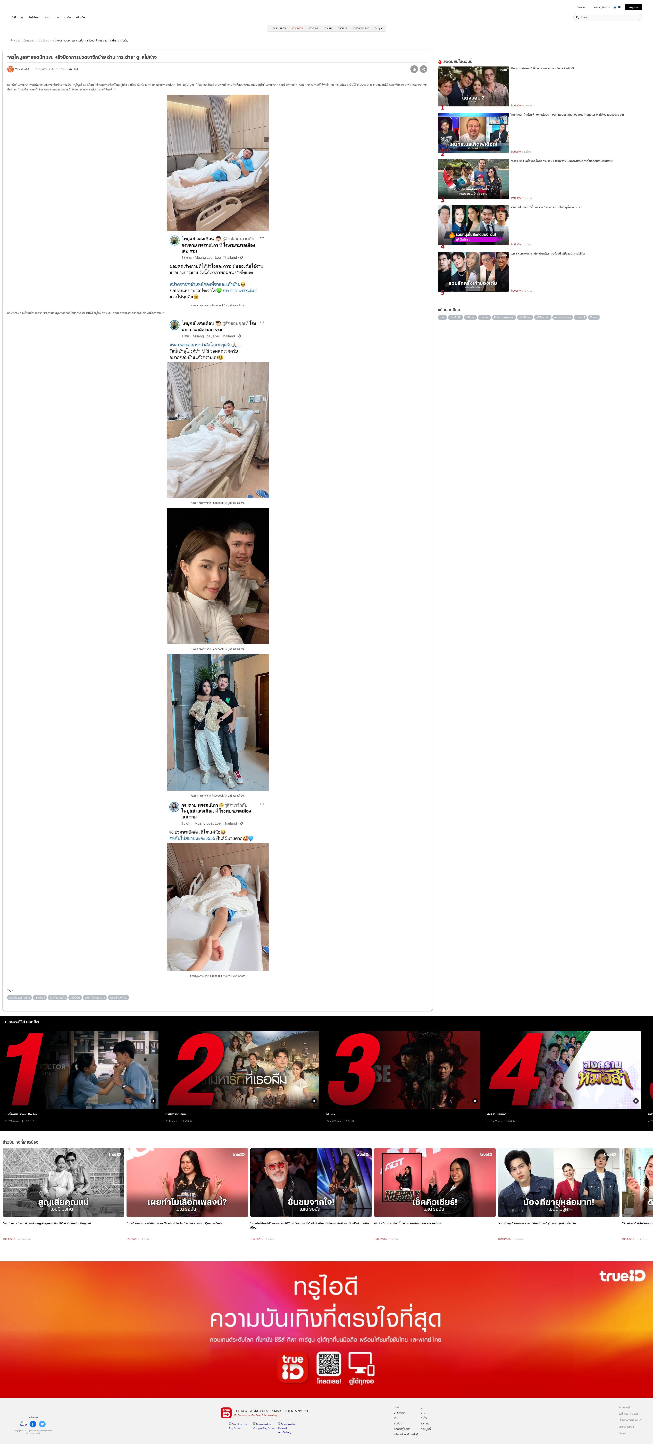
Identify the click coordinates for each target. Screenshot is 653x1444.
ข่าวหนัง (328, 28)
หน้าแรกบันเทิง (278, 28)
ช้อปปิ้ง (398, 1423)
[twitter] (42, 1424)
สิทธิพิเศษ (33, 17)
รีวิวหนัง (342, 28)
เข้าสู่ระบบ (634, 7)
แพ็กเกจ (425, 1423)
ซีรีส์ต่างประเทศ (361, 28)
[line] (23, 1424)
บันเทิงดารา (29, 41)
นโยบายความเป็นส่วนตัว (630, 1420)
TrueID (21, 7)
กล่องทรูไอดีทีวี (402, 1429)
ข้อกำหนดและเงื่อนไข (628, 1414)
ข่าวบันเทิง (297, 28)
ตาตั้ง (67, 17)
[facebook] (32, 1424)
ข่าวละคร (313, 28)
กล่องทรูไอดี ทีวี (601, 7)
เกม (57, 17)
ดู (22, 17)
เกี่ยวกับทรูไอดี (626, 1407)
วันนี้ (13, 17)
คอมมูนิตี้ (426, 1429)
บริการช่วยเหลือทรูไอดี (406, 1434)
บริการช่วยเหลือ (626, 1427)
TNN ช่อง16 (9, 1239)
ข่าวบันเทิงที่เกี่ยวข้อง (20, 1142)
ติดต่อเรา (623, 1433)
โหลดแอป (581, 7)
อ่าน (47, 17)
